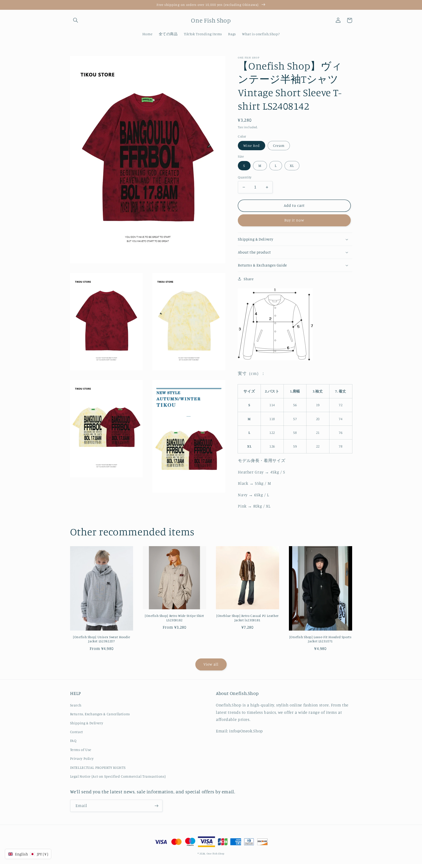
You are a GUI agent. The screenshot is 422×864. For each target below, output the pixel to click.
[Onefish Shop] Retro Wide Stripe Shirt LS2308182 (174, 618)
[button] (75, 20)
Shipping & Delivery (86, 723)
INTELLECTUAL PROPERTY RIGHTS (98, 767)
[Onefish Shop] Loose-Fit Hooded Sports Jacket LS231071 (320, 639)
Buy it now (294, 220)
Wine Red (251, 145)
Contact (76, 732)
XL (292, 165)
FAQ (73, 740)
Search (76, 705)
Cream (279, 145)
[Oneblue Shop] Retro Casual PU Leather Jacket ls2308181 (247, 618)
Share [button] (248, 279)
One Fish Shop (216, 853)
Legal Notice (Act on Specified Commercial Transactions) (118, 776)
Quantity (244, 177)
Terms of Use (81, 750)
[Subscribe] (156, 806)
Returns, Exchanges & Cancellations (100, 714)
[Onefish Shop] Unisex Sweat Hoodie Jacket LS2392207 (101, 639)
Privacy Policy (82, 758)
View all (211, 664)
